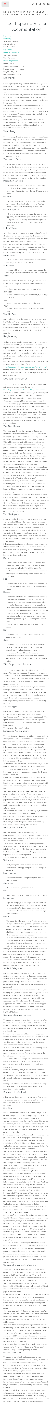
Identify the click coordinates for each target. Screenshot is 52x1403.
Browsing (7, 36)
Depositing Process (11, 61)
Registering (7, 50)
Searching (7, 39)
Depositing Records (11, 52)
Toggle (5, 4)
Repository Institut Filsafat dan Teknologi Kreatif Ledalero (26, 13)
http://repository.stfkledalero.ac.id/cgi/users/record (25, 367)
